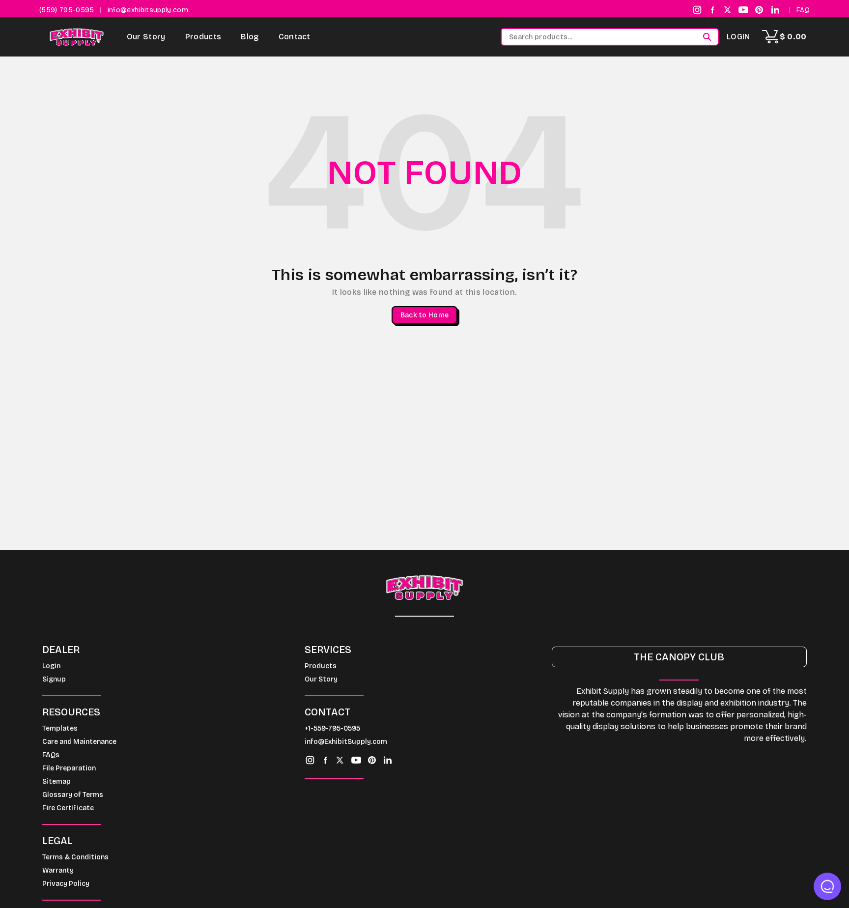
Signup (54, 679)
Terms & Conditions (75, 857)
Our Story (146, 36)
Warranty (58, 870)
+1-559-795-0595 (332, 728)
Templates (60, 728)
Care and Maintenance (79, 742)
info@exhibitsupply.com (148, 10)
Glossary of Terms (72, 795)
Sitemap (56, 781)
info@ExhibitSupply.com (346, 742)
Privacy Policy (65, 884)
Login (738, 36)
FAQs (50, 755)
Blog (249, 36)
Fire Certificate (68, 808)
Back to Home (424, 315)
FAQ (803, 10)
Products (203, 36)
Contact (295, 36)
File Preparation (69, 768)
